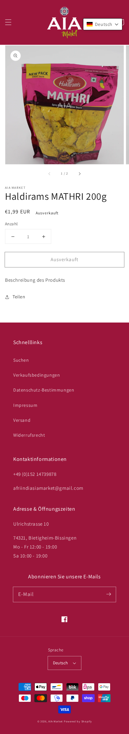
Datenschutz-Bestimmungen (43, 390)
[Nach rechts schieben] (79, 173)
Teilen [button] (19, 297)
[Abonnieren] (108, 594)
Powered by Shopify (78, 721)
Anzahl (11, 224)
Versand (21, 420)
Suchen (21, 360)
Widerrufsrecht (29, 435)
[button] (8, 22)
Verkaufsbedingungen (36, 375)
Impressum (25, 405)
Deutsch (60, 663)
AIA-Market (55, 721)
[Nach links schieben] (49, 173)
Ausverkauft (64, 259)
